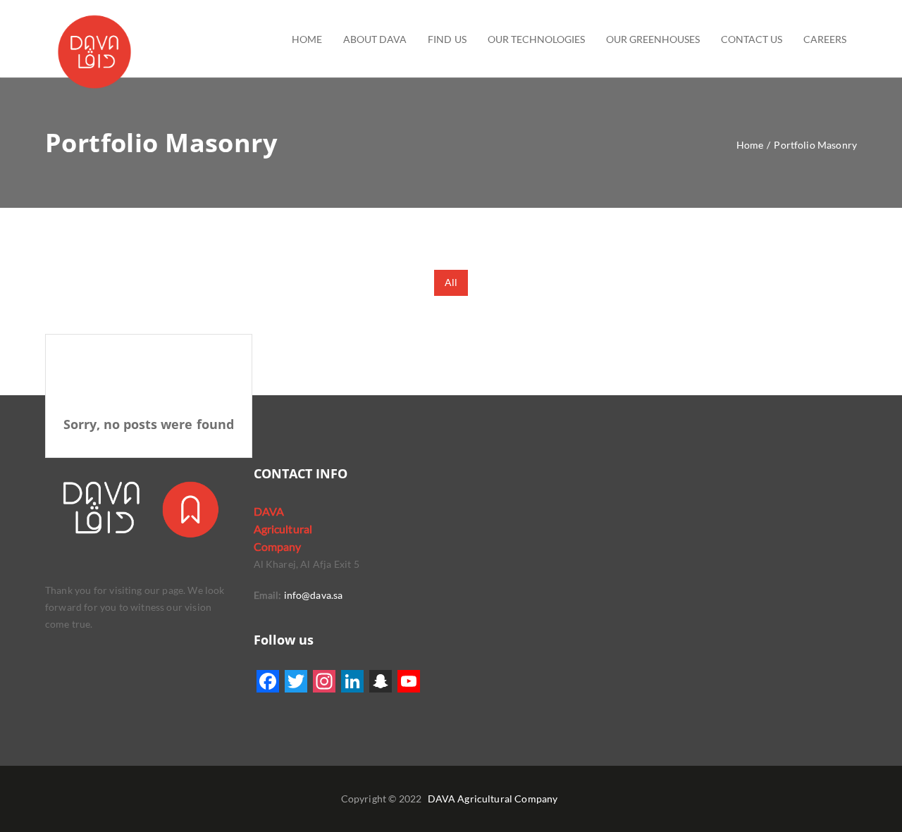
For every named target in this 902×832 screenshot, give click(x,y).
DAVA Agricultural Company (493, 799)
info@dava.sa (311, 595)
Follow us (284, 639)
